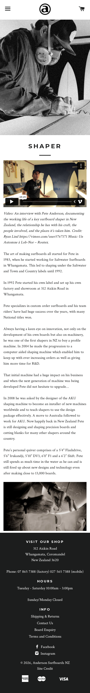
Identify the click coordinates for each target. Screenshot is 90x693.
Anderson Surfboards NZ (51, 662)
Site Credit (45, 668)
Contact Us (45, 623)
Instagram (47, 653)
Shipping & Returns (45, 616)
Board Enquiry (45, 629)
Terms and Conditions (45, 636)
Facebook (47, 647)
